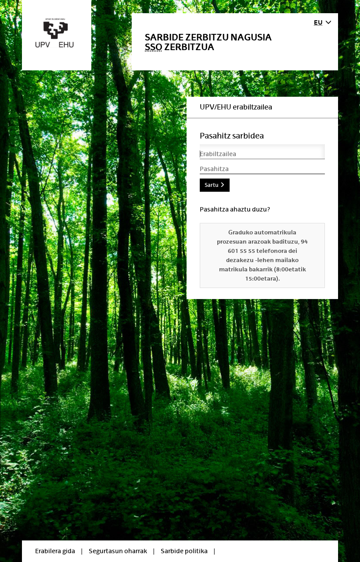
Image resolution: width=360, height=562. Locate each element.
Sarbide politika (184, 551)
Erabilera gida (55, 551)
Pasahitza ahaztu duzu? (235, 209)
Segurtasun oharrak (118, 551)
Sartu (212, 185)
